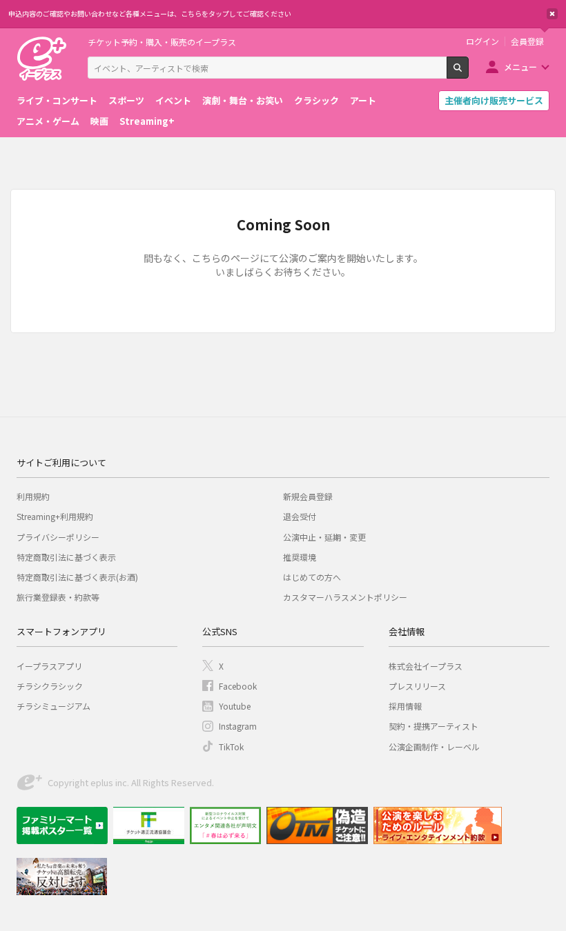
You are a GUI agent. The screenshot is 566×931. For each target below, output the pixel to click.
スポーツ (126, 100)
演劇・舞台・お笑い (242, 100)
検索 (468, 73)
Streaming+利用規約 (55, 516)
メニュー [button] (520, 66)
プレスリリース (417, 686)
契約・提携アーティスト (433, 726)
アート (363, 100)
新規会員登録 (308, 496)
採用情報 (405, 706)
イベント (173, 100)
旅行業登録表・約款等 (58, 597)
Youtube (235, 706)
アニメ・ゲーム (48, 121)
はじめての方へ (312, 577)
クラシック (316, 100)
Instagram (238, 726)
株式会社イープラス (425, 666)
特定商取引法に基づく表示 (66, 557)
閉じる (552, 13)
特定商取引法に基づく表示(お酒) (77, 577)
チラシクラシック (50, 686)
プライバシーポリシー (58, 537)
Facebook (238, 686)
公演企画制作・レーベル (434, 746)
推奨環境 (299, 557)
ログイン (482, 41)
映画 (99, 121)
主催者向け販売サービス (494, 100)
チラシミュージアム (53, 706)
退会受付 (299, 516)
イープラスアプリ (49, 666)
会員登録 (527, 41)
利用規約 (33, 496)
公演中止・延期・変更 (324, 537)
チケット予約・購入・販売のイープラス (162, 42)
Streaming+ (147, 121)
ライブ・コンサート (57, 100)
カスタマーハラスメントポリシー (345, 597)
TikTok (231, 746)
